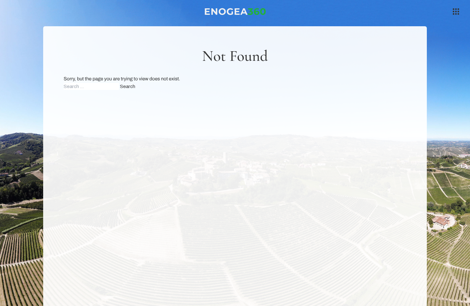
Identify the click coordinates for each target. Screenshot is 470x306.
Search (127, 86)
